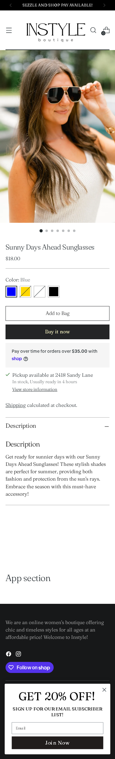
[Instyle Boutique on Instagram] (19, 655)
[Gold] (25, 291)
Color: (18, 280)
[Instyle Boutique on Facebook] (9, 655)
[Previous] (10, 5)
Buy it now (57, 331)
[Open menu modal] (8, 30)
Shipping (16, 405)
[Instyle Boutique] (55, 30)
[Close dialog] (104, 690)
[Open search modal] (93, 30)
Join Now (57, 742)
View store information (34, 389)
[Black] (53, 291)
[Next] (104, 5)
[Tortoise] (39, 291)
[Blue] (11, 291)
